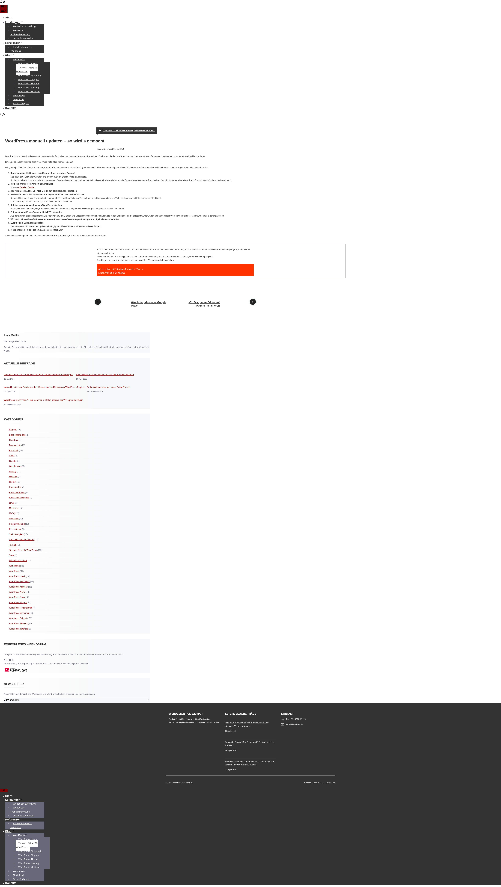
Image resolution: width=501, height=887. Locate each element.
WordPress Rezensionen (20, 608)
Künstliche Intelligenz (19, 498)
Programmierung (17, 524)
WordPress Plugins (28, 79)
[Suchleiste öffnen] (2, 2)
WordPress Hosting (28, 87)
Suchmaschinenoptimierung (22, 539)
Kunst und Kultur (17, 492)
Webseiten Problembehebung (20, 32)
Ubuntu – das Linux (18, 560)
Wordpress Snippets (18, 618)
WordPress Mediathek (19, 581)
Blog (8, 55)
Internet (12, 482)
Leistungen (12, 22)
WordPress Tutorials (144, 130)
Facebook (13, 450)
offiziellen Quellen (26, 187)
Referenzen (12, 42)
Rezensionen (15, 529)
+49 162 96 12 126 (298, 719)
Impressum (330, 782)
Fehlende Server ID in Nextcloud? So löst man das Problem (105, 374)
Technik (12, 545)
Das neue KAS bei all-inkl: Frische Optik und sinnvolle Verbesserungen (38, 374)
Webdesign (19, 95)
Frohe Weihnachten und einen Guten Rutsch (108, 387)
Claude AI (13, 440)
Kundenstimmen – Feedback (21, 49)
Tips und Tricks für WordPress (27, 69)
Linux (11, 503)
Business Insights (17, 435)
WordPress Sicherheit (29, 75)
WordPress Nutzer (17, 597)
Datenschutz (15, 445)
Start (8, 17)
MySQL (12, 513)
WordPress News (27, 63)
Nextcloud (18, 99)
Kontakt (10, 107)
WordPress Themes (28, 83)
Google (12, 461)
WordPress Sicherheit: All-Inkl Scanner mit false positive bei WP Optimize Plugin (43, 400)
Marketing (13, 508)
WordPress (19, 59)
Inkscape (13, 477)
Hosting (12, 471)
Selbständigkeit (21, 103)
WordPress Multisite (29, 91)
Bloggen (13, 429)
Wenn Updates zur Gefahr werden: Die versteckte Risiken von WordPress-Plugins (44, 387)
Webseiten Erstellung (24, 26)
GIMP (11, 456)
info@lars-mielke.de (294, 724)
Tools (11, 555)
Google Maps (15, 466)
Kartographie (15, 487)
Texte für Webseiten (23, 38)
